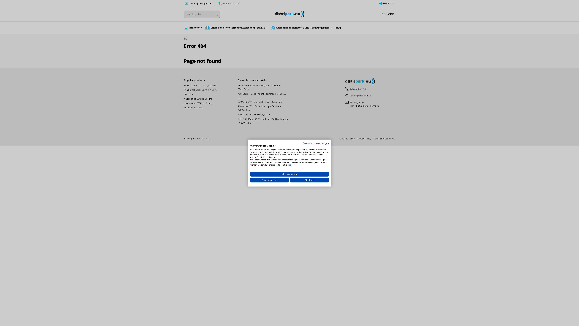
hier (289, 165)
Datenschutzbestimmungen (316, 143)
